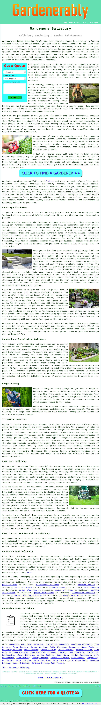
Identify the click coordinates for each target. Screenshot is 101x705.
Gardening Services (12, 650)
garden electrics (64, 590)
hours (45, 127)
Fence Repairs (20, 647)
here (29, 572)
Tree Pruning (23, 658)
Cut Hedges (7, 660)
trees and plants (90, 72)
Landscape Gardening (81, 644)
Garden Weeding (39, 647)
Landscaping (8, 655)
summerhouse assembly (83, 593)
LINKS (71, 22)
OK (96, 704)
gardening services (48, 635)
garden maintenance (44, 593)
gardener (35, 67)
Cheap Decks (81, 660)
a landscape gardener (47, 585)
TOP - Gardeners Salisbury (15, 668)
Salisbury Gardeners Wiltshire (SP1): (22, 41)
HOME (65, 22)
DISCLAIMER (94, 22)
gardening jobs (36, 106)
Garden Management (81, 655)
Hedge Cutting (36, 686)
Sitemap (3, 686)
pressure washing (58, 587)
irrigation (63, 430)
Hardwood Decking (20, 663)
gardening (94, 570)
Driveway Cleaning (18, 652)
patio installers (23, 587)
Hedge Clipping (23, 660)
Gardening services (12, 181)
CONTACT (84, 22)
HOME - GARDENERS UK (50, 678)
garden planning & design (28, 595)
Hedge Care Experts (63, 660)
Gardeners (14, 644)
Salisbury (49, 181)
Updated (18, 686)
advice (91, 159)
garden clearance (28, 590)
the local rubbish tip (24, 132)
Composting (51, 644)
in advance (48, 139)
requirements (53, 157)
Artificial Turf (84, 650)
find (11, 556)
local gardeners (27, 570)
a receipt (65, 147)
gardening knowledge (45, 57)
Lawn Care (26, 644)
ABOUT (78, 22)
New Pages (11, 686)
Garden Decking (45, 655)
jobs (52, 87)
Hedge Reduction (42, 660)
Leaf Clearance (76, 652)
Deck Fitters (57, 663)
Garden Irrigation (60, 658)
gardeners (7, 109)
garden (68, 41)
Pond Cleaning (37, 652)
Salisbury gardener (74, 70)
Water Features (90, 647)
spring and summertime (40, 98)
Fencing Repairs (40, 658)
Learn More (87, 704)
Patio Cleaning (58, 647)
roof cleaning (91, 587)
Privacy (97, 686)
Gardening (38, 644)
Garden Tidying (48, 650)
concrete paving (86, 585)
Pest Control (78, 658)
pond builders (9, 585)
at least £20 (18, 119)
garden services (57, 624)
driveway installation (71, 595)
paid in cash (41, 144)
